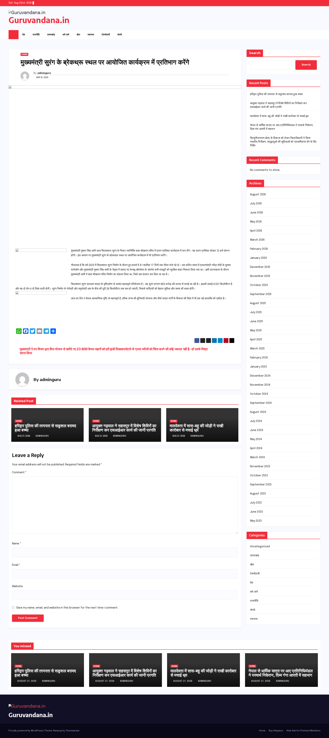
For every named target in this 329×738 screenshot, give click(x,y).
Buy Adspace (276, 731)
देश (23, 34)
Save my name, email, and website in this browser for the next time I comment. (67, 607)
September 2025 (261, 294)
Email (16, 565)
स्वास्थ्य (91, 34)
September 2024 (261, 403)
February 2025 (259, 357)
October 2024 (259, 394)
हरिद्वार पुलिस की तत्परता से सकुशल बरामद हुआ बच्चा (45, 427)
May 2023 (256, 520)
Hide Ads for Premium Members (303, 731)
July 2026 (256, 203)
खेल (78, 34)
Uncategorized (260, 546)
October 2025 (259, 285)
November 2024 (260, 384)
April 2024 (256, 448)
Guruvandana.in (39, 20)
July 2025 (256, 312)
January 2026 (258, 258)
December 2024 (260, 375)
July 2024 (256, 421)
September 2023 (261, 484)
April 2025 (256, 339)
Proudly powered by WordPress (26, 731)
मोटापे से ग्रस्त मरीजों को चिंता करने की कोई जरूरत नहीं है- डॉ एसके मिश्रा (166, 349)
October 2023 (259, 475)
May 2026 (256, 221)
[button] (311, 34)
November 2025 (260, 276)
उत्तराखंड (51, 34)
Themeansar (72, 731)
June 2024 (256, 430)
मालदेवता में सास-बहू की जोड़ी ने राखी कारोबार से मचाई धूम (196, 427)
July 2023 (256, 502)
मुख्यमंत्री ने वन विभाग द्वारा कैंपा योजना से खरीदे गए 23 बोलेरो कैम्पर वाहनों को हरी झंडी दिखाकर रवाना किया (72, 351)
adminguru (44, 72)
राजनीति (36, 34)
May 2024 (256, 439)
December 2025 (260, 267)
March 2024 (257, 457)
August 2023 (258, 493)
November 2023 (260, 466)
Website (17, 586)
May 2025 (256, 330)
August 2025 (258, 303)
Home (262, 731)
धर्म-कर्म (66, 34)
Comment (19, 472)
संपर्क (119, 34)
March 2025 (257, 348)
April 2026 (256, 230)
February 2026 (259, 248)
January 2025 (258, 366)
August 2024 (258, 412)
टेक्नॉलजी (106, 34)
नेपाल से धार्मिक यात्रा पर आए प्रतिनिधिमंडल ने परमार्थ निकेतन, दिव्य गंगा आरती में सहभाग (280, 672)
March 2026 (257, 239)
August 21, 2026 (27, 681)
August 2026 (258, 194)
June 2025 (256, 321)
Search (254, 53)
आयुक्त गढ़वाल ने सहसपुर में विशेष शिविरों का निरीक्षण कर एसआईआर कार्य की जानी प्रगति (124, 427)
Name (16, 543)
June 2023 (256, 511)
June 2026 (256, 212)
